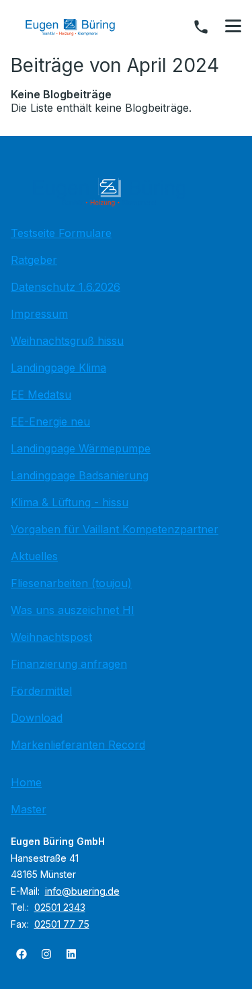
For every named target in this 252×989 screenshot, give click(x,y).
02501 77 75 (61, 924)
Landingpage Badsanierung (80, 475)
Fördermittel (41, 690)
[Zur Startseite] (80, 27)
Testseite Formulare (61, 233)
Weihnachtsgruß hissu (67, 340)
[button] (233, 26)
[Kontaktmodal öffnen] (200, 27)
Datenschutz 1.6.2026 (65, 287)
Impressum (39, 313)
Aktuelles (34, 556)
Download (36, 717)
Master (28, 809)
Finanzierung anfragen (69, 664)
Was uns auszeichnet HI (72, 610)
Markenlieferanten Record (78, 744)
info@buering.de (82, 891)
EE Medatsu (41, 394)
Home (26, 782)
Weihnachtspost (51, 637)
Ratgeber (34, 260)
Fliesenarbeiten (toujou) (71, 583)
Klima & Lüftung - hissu (69, 502)
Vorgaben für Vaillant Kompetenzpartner (114, 529)
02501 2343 (59, 907)
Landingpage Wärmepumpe (81, 448)
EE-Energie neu (50, 421)
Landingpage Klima (58, 367)
